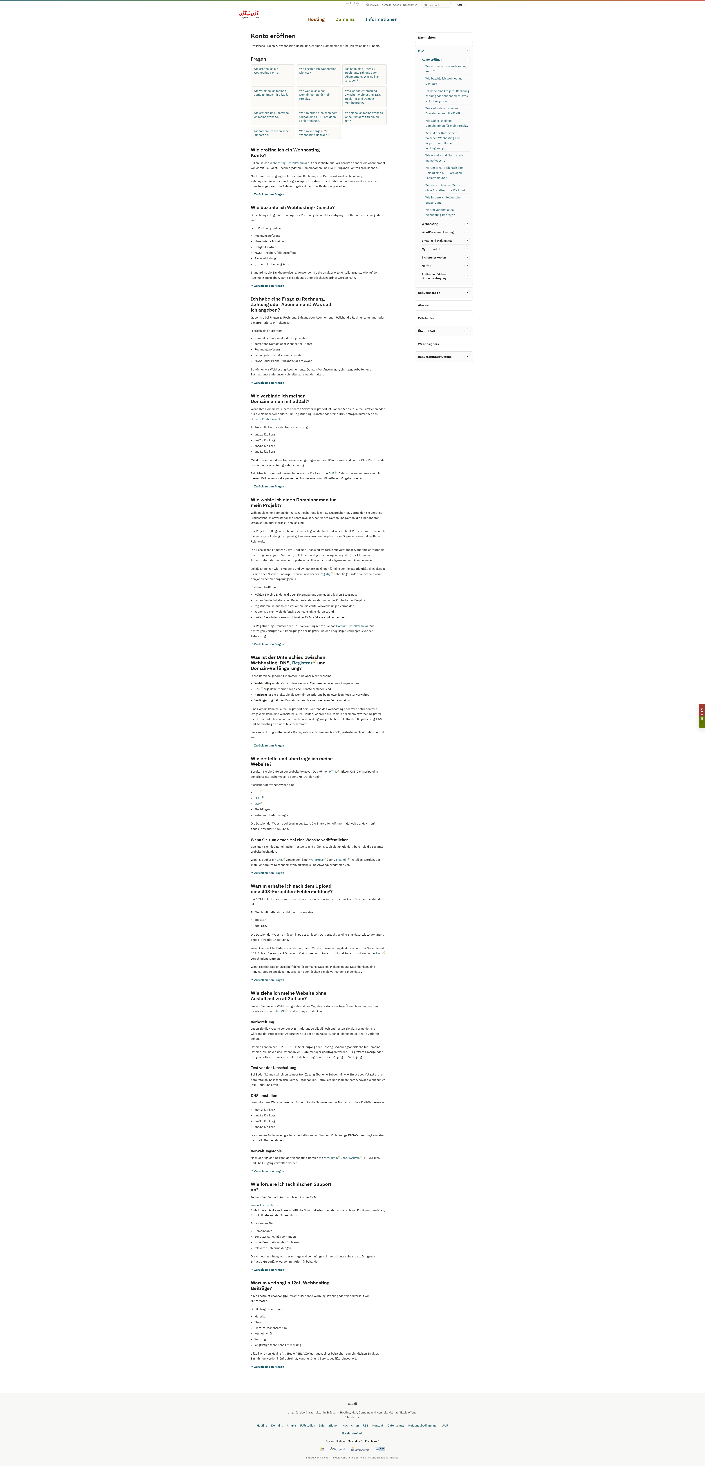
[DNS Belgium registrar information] (337, 1449)
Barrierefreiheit (352, 1433)
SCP (257, 803)
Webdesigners (428, 344)
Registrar (302, 662)
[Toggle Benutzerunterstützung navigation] (467, 356)
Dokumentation (429, 292)
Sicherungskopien (434, 257)
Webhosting (430, 224)
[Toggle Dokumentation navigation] (467, 292)
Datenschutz (395, 1425)
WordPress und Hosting (438, 232)
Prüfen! (459, 4)
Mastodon (354, 1441)
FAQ (421, 50)
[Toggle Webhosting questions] (467, 224)
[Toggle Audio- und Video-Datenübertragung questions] (467, 276)
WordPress (316, 859)
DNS (331, 473)
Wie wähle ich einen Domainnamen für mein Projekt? (314, 94)
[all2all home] (249, 14)
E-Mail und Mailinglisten (438, 240)
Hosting (262, 1425)
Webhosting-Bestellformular (288, 163)
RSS (365, 1425)
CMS (280, 859)
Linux (379, 953)
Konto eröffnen (432, 60)
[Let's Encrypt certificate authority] (360, 1449)
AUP (445, 1425)
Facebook (371, 1441)
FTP (257, 792)
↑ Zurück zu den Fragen (267, 194)
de (357, 3)
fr (351, 3)
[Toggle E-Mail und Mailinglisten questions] (467, 240)
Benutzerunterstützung (435, 357)
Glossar (423, 305)
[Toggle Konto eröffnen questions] (467, 59)
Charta (397, 5)
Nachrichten (410, 5)
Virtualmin (340, 859)
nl (354, 3)
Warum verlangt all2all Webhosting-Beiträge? (314, 133)
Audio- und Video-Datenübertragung (434, 276)
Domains (277, 1425)
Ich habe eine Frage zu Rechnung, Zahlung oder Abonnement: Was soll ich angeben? (362, 74)
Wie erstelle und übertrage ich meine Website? (271, 115)
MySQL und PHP (432, 249)
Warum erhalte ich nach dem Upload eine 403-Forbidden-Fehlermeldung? (318, 116)
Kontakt (386, 5)
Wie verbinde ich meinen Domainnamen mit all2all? (271, 93)
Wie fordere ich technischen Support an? (272, 133)
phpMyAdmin (351, 1158)
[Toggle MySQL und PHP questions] (467, 249)
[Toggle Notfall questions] (467, 266)
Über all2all (372, 5)
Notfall (426, 266)
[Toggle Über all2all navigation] (467, 331)
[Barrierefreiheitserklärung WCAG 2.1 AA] (380, 1449)
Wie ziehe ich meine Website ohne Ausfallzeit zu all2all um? (364, 116)
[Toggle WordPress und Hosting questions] (467, 232)
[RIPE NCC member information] (322, 1449)
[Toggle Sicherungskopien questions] (467, 257)
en (347, 3)
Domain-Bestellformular (267, 419)
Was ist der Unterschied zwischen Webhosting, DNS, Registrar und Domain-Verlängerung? (363, 96)
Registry (325, 574)
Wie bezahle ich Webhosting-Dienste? (318, 71)
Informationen (328, 1425)
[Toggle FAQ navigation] (467, 50)
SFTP (257, 798)
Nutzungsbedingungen (423, 1425)
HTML (333, 771)
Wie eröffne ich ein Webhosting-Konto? (267, 71)
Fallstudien (426, 318)
